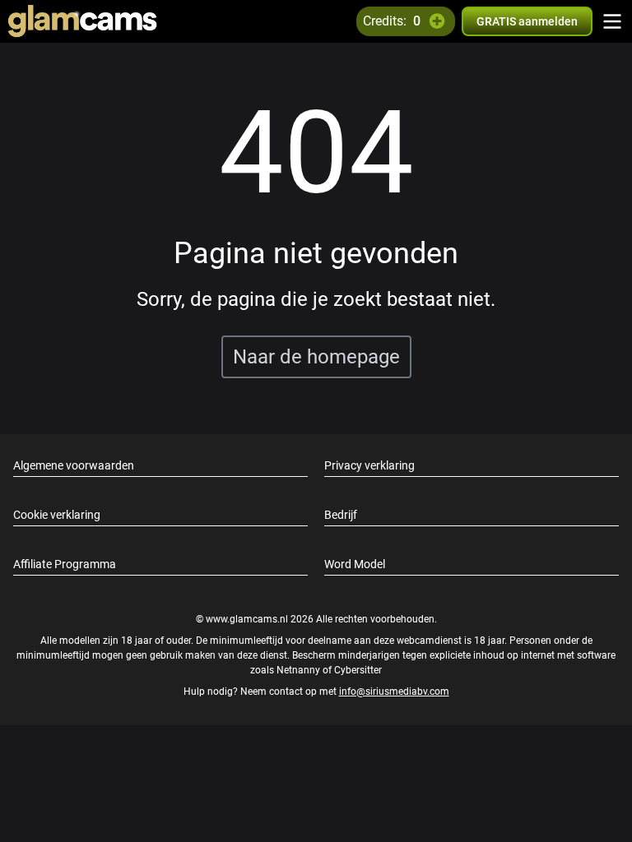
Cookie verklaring (56, 514)
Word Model (354, 564)
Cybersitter (358, 670)
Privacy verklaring (369, 465)
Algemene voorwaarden (73, 465)
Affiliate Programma (64, 564)
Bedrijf (340, 514)
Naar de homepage (316, 356)
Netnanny (299, 670)
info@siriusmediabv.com (394, 691)
